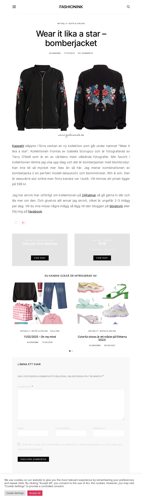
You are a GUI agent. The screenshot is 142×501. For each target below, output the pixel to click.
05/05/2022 (109, 345)
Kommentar (24, 387)
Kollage (54, 331)
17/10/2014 (69, 53)
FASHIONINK (71, 7)
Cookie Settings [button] (15, 493)
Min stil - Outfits (102, 240)
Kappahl (18, 146)
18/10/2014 (109, 250)
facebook (35, 211)
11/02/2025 (47, 342)
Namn (21, 428)
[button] (70, 351)
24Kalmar (89, 195)
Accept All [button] (34, 493)
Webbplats (99, 428)
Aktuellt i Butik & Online (71, 23)
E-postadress (63, 428)
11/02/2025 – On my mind (40, 336)
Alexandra (55, 53)
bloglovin (116, 206)
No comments (85, 53)
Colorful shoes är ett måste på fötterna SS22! (102, 338)
